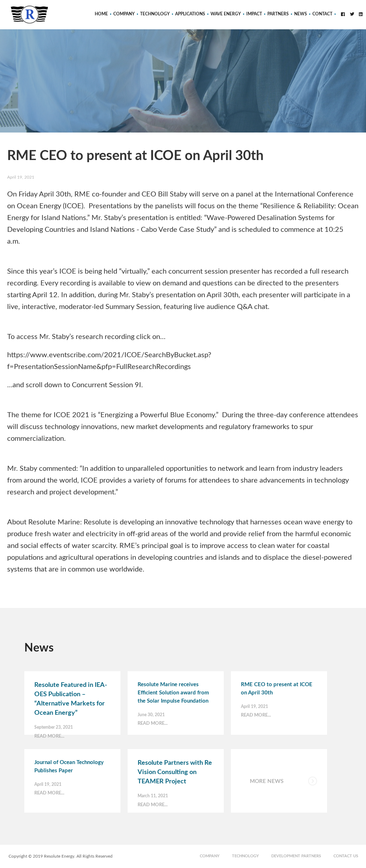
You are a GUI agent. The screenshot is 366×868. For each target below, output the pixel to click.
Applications (190, 14)
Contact (322, 14)
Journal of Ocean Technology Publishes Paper (69, 766)
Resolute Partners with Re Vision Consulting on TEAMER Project (175, 772)
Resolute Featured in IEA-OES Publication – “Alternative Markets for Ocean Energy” (70, 699)
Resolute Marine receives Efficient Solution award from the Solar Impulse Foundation (173, 693)
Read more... (49, 736)
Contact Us (345, 856)
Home (101, 14)
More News (266, 781)
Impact (254, 14)
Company (124, 14)
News (300, 14)
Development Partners (296, 856)
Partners (278, 14)
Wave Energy (226, 14)
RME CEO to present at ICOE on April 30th (276, 688)
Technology (155, 14)
